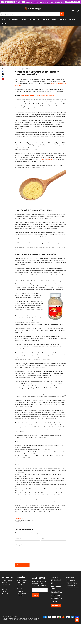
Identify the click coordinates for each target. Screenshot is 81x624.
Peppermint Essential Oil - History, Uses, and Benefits (37, 95)
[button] (77, 620)
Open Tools (56, 605)
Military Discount (21, 585)
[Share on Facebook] (3, 71)
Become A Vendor (22, 580)
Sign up (35, 595)
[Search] (62, 14)
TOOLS (53, 19)
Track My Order (21, 582)
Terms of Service (6, 594)
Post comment (22, 565)
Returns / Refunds (7, 580)
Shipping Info (5, 582)
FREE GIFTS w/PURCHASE (67, 19)
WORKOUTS (13, 19)
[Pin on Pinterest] (3, 79)
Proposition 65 (6, 585)
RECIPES (32, 19)
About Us (4, 589)
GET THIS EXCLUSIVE (72, 1)
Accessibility (5, 587)
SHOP (4, 19)
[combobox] (30, 14)
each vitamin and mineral (45, 159)
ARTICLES (23, 19)
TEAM (39, 19)
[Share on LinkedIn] (3, 76)
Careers (4, 591)
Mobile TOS (20, 596)
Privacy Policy (20, 591)
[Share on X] (3, 74)
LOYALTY (46, 19)
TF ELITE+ (5, 24)
